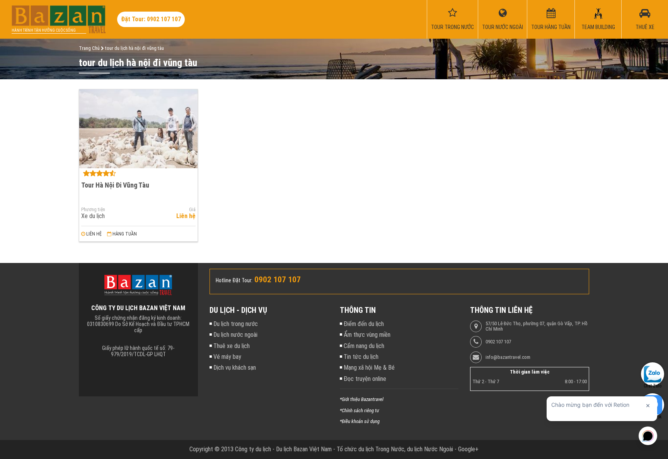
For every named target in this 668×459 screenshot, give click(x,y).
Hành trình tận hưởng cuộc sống (44, 30)
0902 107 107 (498, 342)
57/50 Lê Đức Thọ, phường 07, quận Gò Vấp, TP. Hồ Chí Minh (537, 326)
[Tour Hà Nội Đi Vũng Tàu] (138, 128)
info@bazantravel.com (508, 357)
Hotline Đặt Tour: (234, 280)
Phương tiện (93, 209)
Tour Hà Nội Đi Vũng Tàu (115, 185)
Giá (192, 209)
